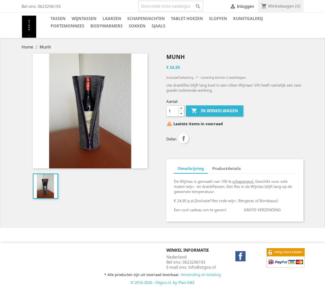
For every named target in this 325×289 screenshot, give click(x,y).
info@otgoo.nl (202, 267)
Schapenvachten (146, 18)
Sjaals (158, 26)
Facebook (240, 256)
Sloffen (218, 18)
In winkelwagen (214, 111)
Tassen (58, 18)
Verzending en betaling (201, 274)
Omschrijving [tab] (191, 168)
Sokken (137, 26)
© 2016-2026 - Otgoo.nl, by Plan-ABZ (162, 282)
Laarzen (112, 18)
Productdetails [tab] (226, 168)
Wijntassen (84, 18)
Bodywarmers (106, 26)
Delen (183, 138)
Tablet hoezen (187, 18)
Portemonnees (67, 26)
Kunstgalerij (248, 18)
